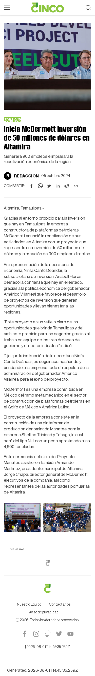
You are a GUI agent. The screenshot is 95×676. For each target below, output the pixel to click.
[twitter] (49, 186)
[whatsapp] (40, 186)
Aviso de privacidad (44, 612)
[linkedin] (58, 186)
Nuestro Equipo (29, 604)
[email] (76, 186)
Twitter (59, 634)
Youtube (70, 634)
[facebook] (31, 186)
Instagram (36, 634)
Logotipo (47, 8)
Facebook (25, 634)
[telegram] (67, 186)
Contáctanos (59, 604)
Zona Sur (12, 120)
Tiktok (47, 634)
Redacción (26, 176)
